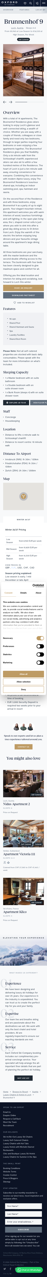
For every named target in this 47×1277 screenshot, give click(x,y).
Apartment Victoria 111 (19, 854)
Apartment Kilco (15, 912)
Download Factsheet (23, 295)
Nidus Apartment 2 (16, 804)
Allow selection (24, 682)
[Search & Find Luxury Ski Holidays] (30, 3)
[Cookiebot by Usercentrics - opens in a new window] (33, 585)
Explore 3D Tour (17, 403)
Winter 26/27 (23, 519)
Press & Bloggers (10, 1178)
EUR (13, 567)
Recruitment (8, 1125)
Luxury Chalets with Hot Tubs (16, 1143)
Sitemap (6, 1181)
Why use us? (23, 1078)
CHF (26, 567)
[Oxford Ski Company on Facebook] (10, 1269)
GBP (7, 567)
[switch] (40, 646)
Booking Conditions (11, 1168)
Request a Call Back (12, 1119)
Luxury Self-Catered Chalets (15, 1140)
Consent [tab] (8, 593)
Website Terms (9, 1171)
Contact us (23, 747)
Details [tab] (23, 593)
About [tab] (38, 593)
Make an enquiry (23, 288)
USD (19, 567)
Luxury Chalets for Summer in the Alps (20, 1157)
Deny (23, 689)
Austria (20, 28)
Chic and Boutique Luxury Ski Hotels (19, 1153)
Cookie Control (10, 1175)
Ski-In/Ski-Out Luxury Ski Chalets (18, 1137)
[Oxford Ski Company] (8, 2)
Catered (38, 844)
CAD (32, 567)
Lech (13, 28)
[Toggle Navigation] (43, 3)
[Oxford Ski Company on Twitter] (4, 1269)
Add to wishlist (26, 303)
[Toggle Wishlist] (25, 3)
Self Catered (23, 39)
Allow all (23, 674)
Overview (8, 10)
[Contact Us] (37, 3)
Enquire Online (9, 1115)
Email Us (7, 1112)
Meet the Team (10, 1122)
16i (10, 1273)
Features (24, 10)
